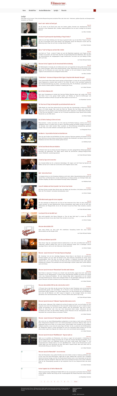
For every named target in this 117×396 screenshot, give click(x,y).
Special (89, 25)
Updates (74, 390)
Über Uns (74, 391)
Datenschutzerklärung (77, 388)
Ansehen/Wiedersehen (45, 11)
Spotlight (57, 11)
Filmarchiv (63, 10)
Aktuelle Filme (33, 11)
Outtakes (88, 135)
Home (24, 10)
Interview (88, 38)
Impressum (75, 389)
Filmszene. (58, 3)
